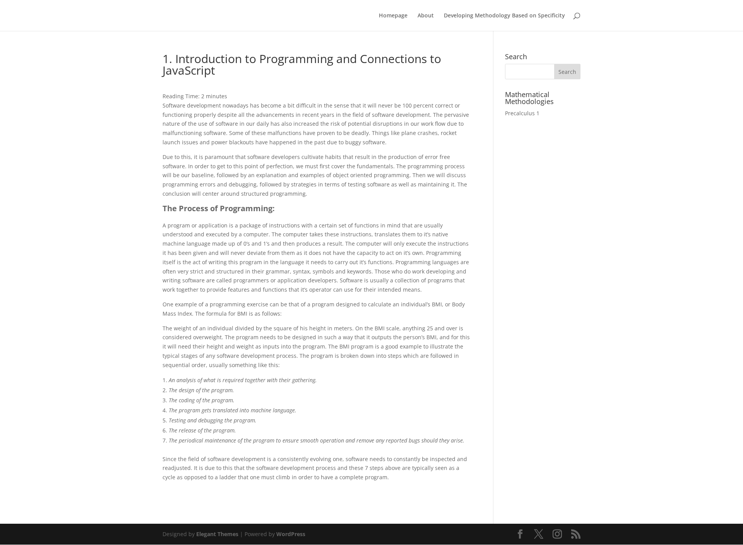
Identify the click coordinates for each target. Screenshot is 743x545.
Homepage (393, 16)
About (426, 16)
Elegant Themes (217, 534)
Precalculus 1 (522, 113)
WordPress (290, 534)
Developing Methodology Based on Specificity (504, 16)
